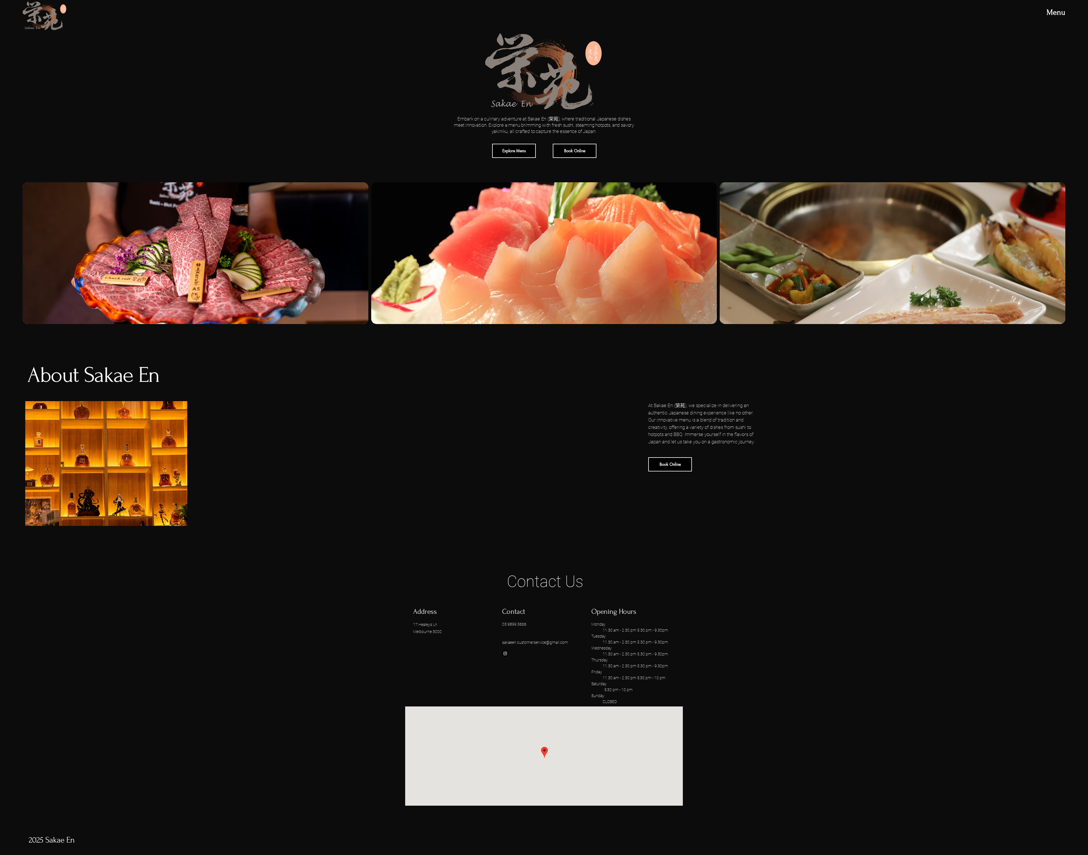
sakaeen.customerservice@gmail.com (535, 642)
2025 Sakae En (52, 840)
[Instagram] (505, 653)
